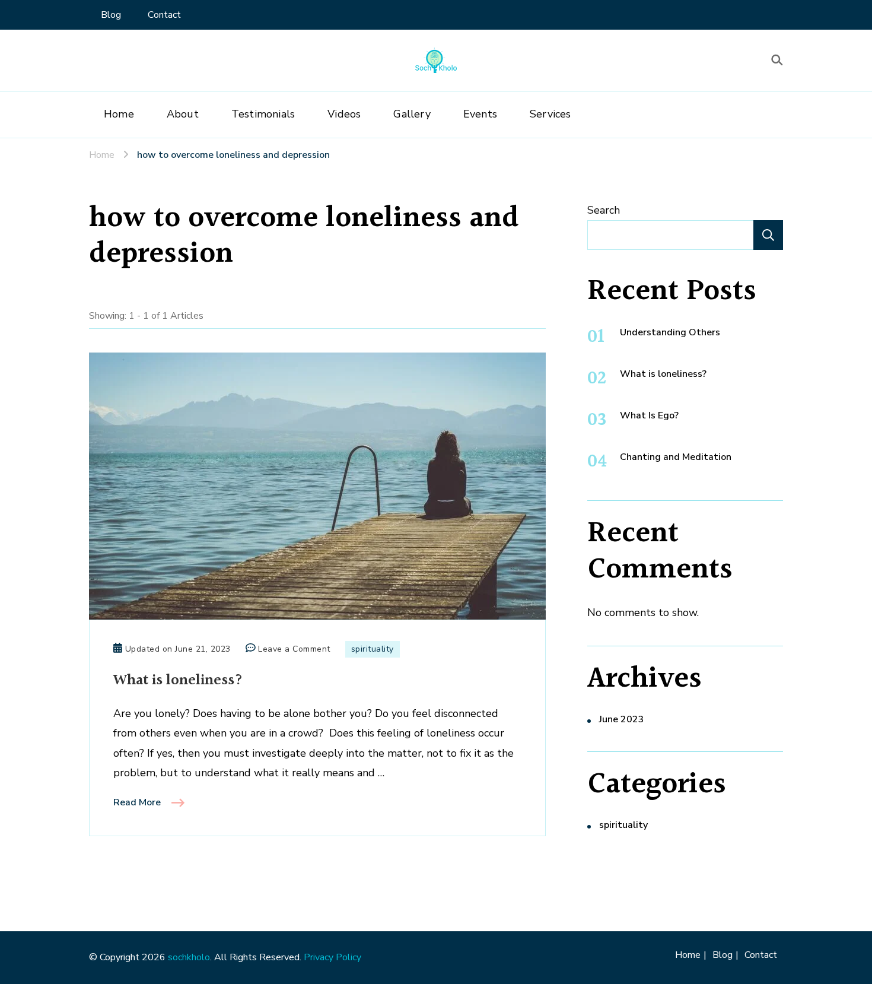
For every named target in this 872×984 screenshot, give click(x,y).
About (183, 114)
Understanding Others (670, 332)
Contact (164, 14)
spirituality (372, 649)
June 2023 (621, 719)
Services (550, 114)
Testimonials (263, 114)
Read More (137, 802)
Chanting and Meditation (675, 457)
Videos (344, 114)
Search (603, 210)
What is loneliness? (178, 680)
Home (119, 114)
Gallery (411, 114)
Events (480, 114)
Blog (111, 14)
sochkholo (189, 957)
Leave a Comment (294, 650)
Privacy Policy (332, 957)
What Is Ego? (649, 415)
